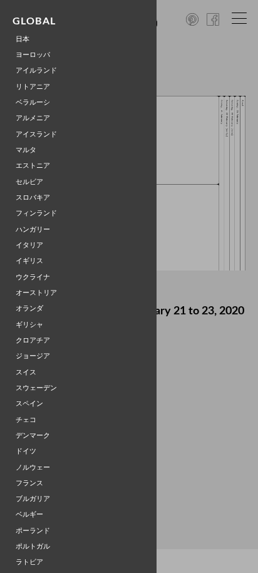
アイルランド (36, 70)
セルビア (29, 181)
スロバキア (33, 197)
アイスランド (36, 134)
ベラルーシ (33, 102)
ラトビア (29, 562)
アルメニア (33, 118)
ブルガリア (33, 498)
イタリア (29, 245)
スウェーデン (36, 388)
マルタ (26, 150)
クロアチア (33, 340)
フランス (29, 483)
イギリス (29, 260)
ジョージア (33, 356)
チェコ (26, 419)
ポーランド (33, 530)
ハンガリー (33, 229)
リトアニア (33, 86)
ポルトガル (33, 546)
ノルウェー (33, 467)
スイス (26, 372)
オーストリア (36, 292)
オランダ (29, 308)
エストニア (33, 165)
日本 (22, 39)
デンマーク (33, 435)
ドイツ (26, 451)
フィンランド (36, 213)
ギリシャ (29, 324)
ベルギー (29, 514)
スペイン (29, 403)
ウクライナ (33, 277)
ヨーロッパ (33, 54)
